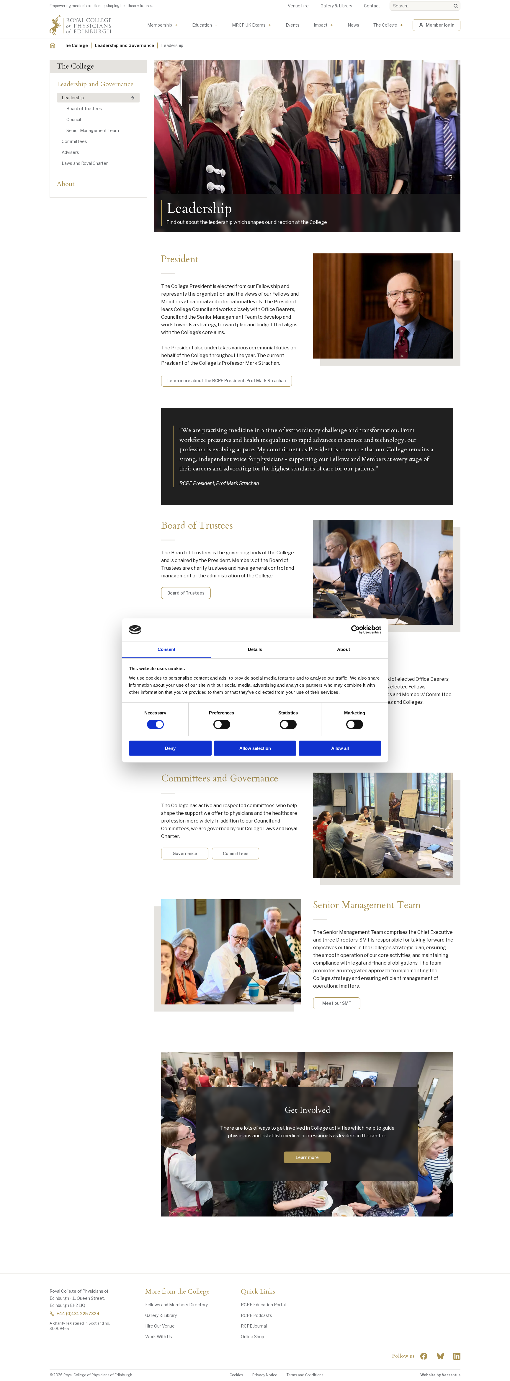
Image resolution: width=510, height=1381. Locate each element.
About (66, 184)
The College (385, 24)
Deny (170, 747)
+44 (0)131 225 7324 (78, 1313)
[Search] (455, 6)
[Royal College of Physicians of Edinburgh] (80, 25)
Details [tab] (255, 649)
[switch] (221, 724)
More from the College (177, 1292)
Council (73, 119)
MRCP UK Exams (249, 24)
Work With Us (158, 1336)
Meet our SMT (337, 1003)
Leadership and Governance (124, 45)
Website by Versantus (440, 1375)
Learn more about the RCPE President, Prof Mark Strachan (226, 380)
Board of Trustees (84, 108)
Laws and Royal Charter (85, 163)
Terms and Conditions (305, 1375)
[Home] (52, 45)
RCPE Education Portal (263, 1304)
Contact (372, 5)
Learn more (307, 1157)
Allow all (340, 747)
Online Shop (252, 1336)
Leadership (73, 97)
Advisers (70, 152)
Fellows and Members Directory (176, 1304)
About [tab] (343, 649)
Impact (321, 24)
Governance (185, 853)
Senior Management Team (92, 130)
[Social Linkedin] (456, 1356)
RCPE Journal (254, 1325)
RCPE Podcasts (256, 1315)
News (353, 24)
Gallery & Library (336, 5)
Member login (440, 24)
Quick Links (258, 1292)
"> (440, 1356)
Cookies (236, 1375)
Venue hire (298, 5)
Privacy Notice (264, 1375)
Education (202, 24)
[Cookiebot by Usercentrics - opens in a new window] (355, 629)
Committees (74, 141)
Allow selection (255, 747)
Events (293, 24)
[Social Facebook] (423, 1356)
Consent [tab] (166, 649)
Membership (159, 24)
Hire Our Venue (160, 1325)
